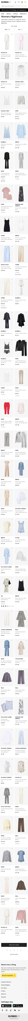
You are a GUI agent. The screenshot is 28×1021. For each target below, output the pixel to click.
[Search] (3, 6)
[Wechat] (15, 1011)
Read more (4, 23)
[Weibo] (19, 1011)
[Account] (15, 2)
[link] (7, 55)
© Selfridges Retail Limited (14, 1018)
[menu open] (25, 2)
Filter (6, 29)
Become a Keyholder (7, 975)
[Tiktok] (11, 1011)
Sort (19, 29)
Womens (9, 13)
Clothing (15, 13)
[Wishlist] (18, 2)
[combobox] (15, 6)
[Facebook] (2, 1011)
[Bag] (22, 2)
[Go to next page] (25, 950)
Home (2, 13)
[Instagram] (6, 1011)
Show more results (14, 945)
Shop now (23, 10)
